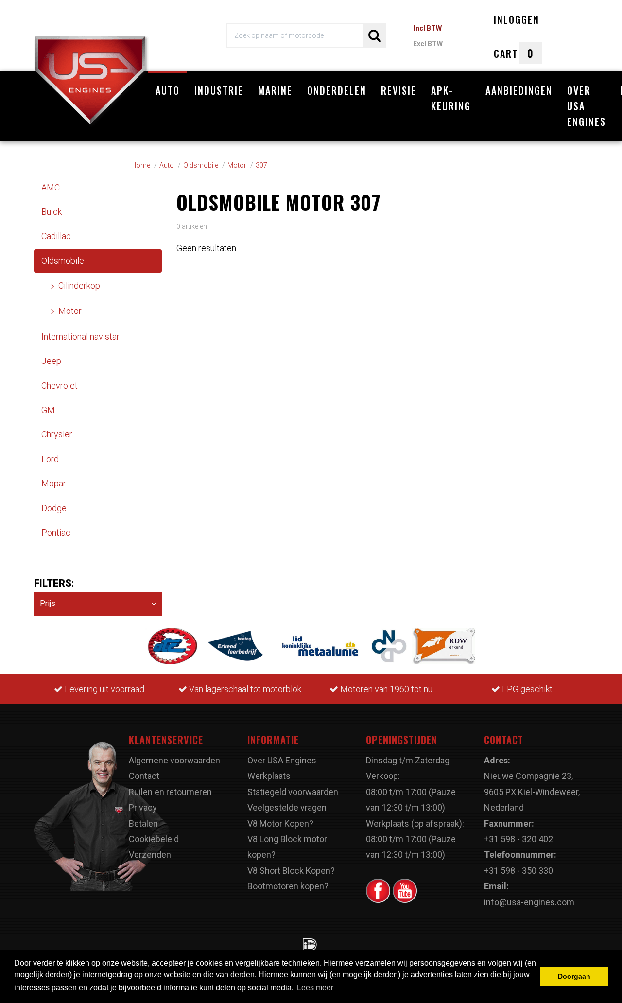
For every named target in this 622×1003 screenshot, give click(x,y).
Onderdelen (336, 90)
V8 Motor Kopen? (280, 823)
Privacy (143, 807)
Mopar (53, 483)
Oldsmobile (62, 261)
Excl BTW (428, 44)
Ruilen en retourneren (170, 792)
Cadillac (56, 236)
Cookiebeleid (154, 839)
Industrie (218, 90)
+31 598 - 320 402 (518, 839)
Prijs (47, 603)
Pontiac (55, 532)
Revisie (398, 90)
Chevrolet (59, 385)
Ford (50, 459)
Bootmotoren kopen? (287, 886)
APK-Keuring (451, 98)
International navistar (80, 336)
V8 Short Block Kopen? (291, 870)
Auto (168, 90)
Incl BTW (428, 28)
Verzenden (150, 854)
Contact (144, 776)
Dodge (54, 508)
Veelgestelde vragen (287, 807)
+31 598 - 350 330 (518, 870)
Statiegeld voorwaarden (292, 792)
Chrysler (56, 434)
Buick (51, 212)
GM (48, 410)
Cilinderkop (79, 285)
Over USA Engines (586, 106)
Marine (275, 90)
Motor (70, 311)
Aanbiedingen (519, 90)
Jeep (51, 361)
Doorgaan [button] (574, 976)
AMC (50, 187)
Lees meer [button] (315, 988)
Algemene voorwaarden (174, 760)
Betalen (143, 823)
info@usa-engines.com (529, 902)
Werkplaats (269, 776)
